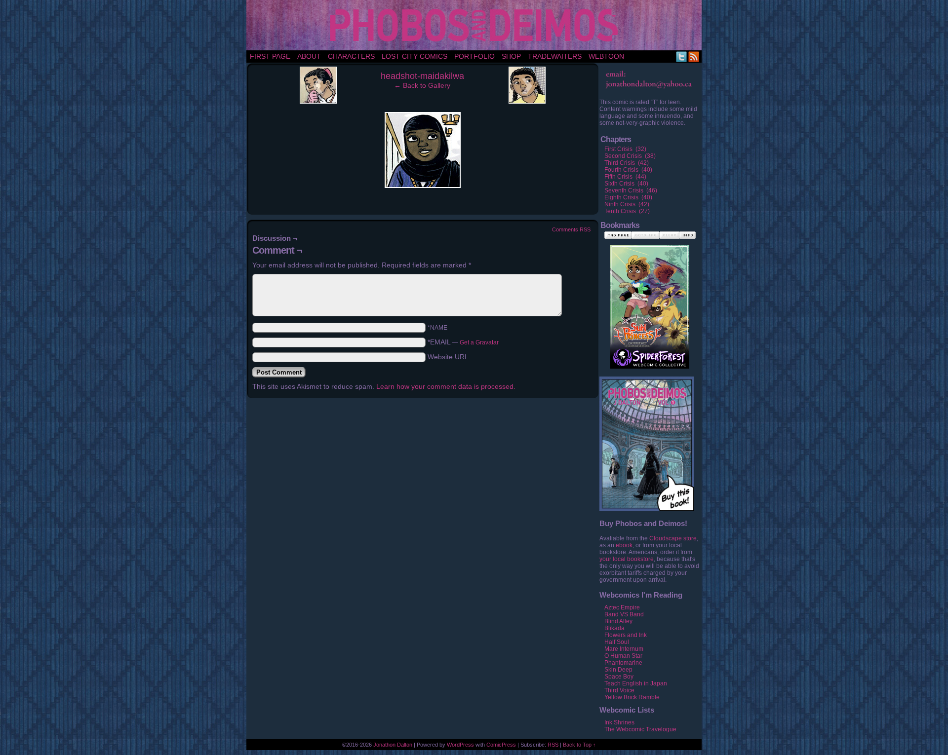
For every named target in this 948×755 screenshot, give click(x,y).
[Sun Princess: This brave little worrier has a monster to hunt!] (649, 296)
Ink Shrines (619, 722)
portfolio (474, 56)
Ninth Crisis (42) (626, 204)
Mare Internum (623, 648)
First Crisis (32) (625, 149)
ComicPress (501, 745)
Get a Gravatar (479, 342)
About (309, 56)
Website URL (448, 357)
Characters (351, 56)
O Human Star (623, 655)
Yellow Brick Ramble (632, 697)
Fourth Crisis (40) (628, 169)
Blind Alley (618, 621)
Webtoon (606, 56)
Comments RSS (571, 229)
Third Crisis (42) (626, 162)
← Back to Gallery (422, 85)
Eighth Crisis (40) (628, 197)
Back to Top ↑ (579, 745)
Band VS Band (624, 614)
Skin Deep (618, 669)
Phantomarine (623, 662)
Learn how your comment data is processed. (445, 386)
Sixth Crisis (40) (626, 183)
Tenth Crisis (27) (627, 211)
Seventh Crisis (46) (630, 190)
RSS (694, 56)
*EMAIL (463, 342)
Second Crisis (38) (630, 155)
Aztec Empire (622, 607)
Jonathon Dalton (392, 745)
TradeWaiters (555, 56)
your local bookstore (626, 559)
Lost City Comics (414, 56)
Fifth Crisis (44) (625, 176)
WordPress (460, 745)
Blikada (614, 628)
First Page (270, 56)
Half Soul (616, 642)
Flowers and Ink (625, 635)
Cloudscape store (673, 538)
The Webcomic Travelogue (640, 729)
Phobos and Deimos (475, 25)
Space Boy (618, 676)
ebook (624, 545)
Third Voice (619, 690)
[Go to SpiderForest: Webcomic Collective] (649, 358)
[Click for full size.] (423, 185)
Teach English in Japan (635, 683)
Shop (511, 56)
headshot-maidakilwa (422, 76)
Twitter (681, 56)
